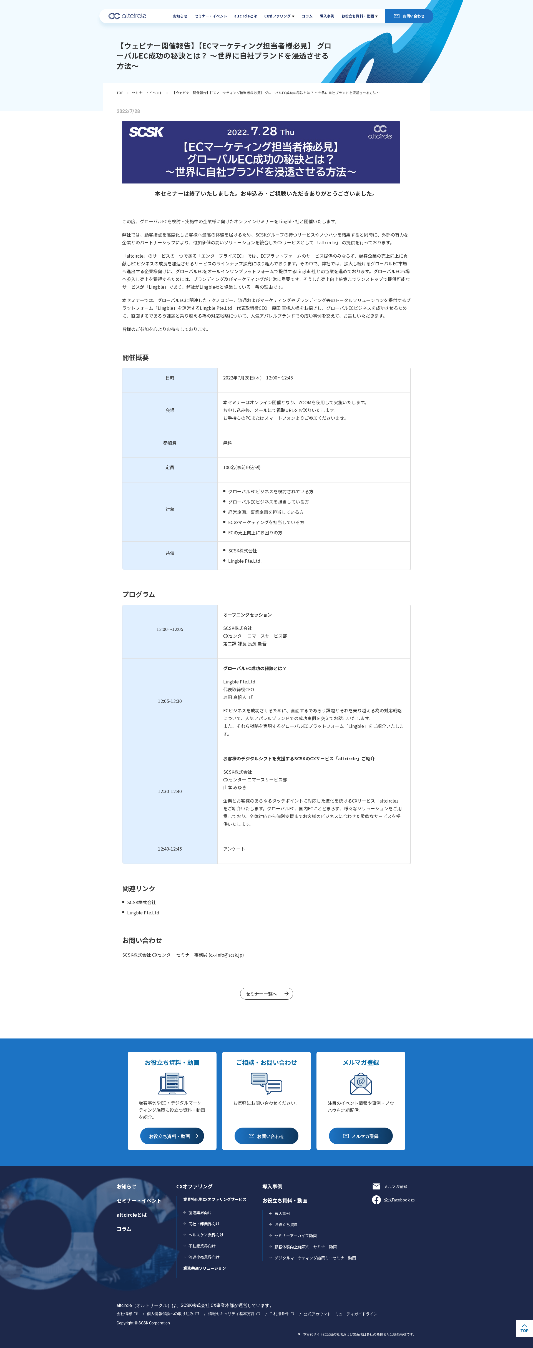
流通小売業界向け (204, 1257)
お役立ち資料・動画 (357, 16)
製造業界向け (200, 1212)
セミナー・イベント (211, 16)
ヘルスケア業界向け (205, 1235)
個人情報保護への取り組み (170, 1313)
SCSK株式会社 (141, 902)
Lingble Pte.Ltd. (144, 912)
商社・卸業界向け (204, 1223)
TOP (120, 92)
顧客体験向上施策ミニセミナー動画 (306, 1246)
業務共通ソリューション (204, 1268)
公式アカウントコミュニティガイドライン (341, 1314)
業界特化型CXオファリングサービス (215, 1199)
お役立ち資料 (286, 1224)
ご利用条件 (279, 1313)
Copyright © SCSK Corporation (143, 1323)
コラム (307, 16)
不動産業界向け (202, 1246)
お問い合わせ (413, 16)
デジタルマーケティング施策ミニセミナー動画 (315, 1258)
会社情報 (124, 1313)
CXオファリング (277, 16)
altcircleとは (245, 16)
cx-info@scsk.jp (226, 954)
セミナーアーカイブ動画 (296, 1235)
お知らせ (180, 16)
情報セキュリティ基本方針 (231, 1313)
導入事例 (327, 16)
